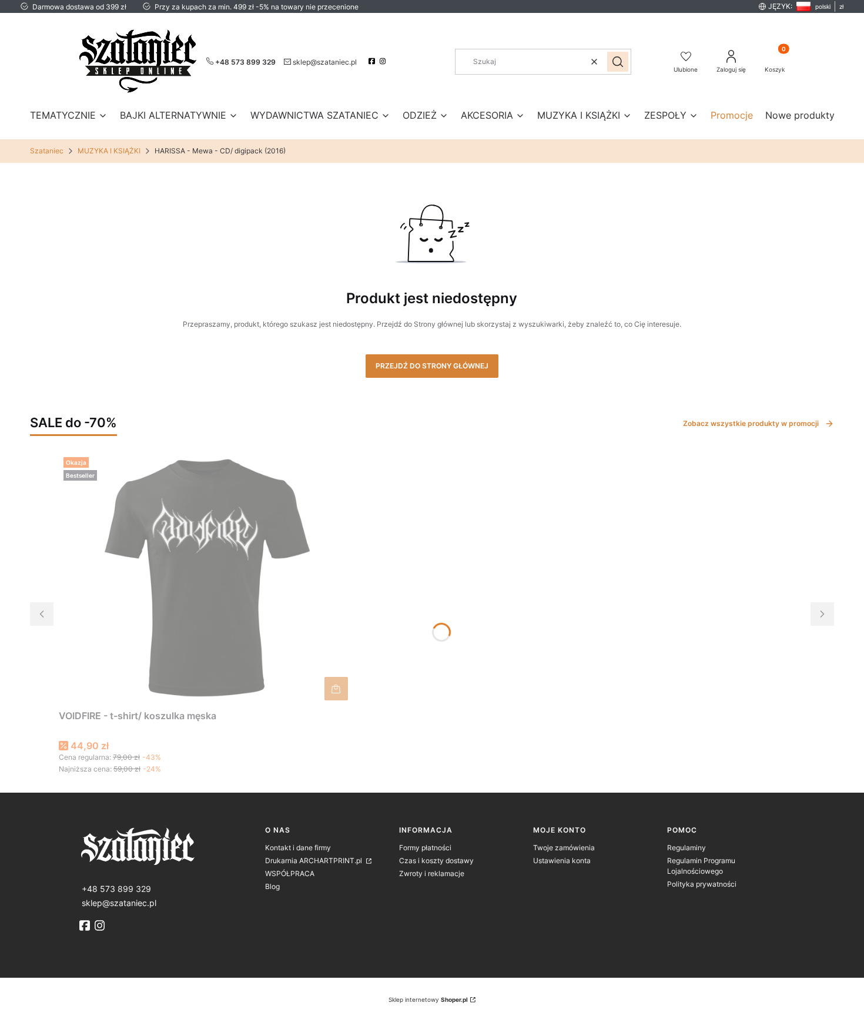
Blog (272, 886)
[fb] (85, 925)
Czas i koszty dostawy (436, 860)
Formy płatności (425, 847)
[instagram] (384, 61)
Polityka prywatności (701, 884)
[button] (617, 62)
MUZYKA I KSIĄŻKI (109, 150)
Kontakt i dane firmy (298, 847)
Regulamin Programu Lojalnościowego (701, 866)
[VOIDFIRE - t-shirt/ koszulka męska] (206, 578)
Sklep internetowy (428, 999)
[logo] (167, 845)
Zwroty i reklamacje (431, 873)
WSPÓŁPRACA (289, 873)
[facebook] (373, 61)
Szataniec (46, 150)
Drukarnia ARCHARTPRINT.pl (314, 860)
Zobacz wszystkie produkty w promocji (751, 423)
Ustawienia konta (562, 860)
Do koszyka (336, 688)
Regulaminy (686, 847)
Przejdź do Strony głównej (432, 365)
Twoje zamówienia (564, 847)
